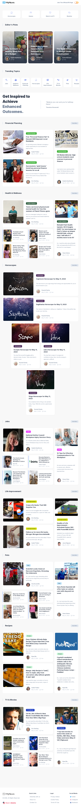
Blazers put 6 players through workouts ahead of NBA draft (45, 233)
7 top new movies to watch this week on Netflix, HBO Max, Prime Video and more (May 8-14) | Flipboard (66, 736)
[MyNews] (14, 2)
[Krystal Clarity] (39, 291)
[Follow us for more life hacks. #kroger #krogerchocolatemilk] (13, 537)
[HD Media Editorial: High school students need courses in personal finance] (66, 139)
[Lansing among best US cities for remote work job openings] (34, 477)
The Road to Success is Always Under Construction (66, 51)
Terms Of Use (55, 802)
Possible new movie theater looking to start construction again (19, 741)
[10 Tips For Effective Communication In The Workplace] (66, 437)
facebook (75, 802)
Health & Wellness (13, 193)
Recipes (8, 625)
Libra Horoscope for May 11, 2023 (54, 351)
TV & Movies (11, 700)
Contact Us (33, 802)
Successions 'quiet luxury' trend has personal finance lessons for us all (36, 168)
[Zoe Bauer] (33, 58)
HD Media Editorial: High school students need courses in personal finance (66, 158)
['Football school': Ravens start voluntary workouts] (8, 236)
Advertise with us (35, 796)
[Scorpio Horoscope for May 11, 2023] (25, 333)
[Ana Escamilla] (28, 585)
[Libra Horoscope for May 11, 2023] (55, 333)
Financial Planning (13, 123)
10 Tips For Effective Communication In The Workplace (65, 455)
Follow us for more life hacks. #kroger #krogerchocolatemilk (38, 533)
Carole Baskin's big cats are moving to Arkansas (45, 594)
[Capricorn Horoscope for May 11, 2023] (18, 283)
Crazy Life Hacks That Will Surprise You (36, 506)
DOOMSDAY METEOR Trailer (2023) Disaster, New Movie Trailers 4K (19, 757)
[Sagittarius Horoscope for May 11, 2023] (18, 309)
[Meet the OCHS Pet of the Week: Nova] (8, 597)
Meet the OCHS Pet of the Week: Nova (19, 594)
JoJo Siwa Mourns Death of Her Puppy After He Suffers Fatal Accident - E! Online (19, 609)
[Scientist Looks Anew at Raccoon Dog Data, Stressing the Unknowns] (13, 575)
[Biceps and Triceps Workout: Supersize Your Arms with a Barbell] (34, 251)
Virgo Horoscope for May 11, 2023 (40, 397)
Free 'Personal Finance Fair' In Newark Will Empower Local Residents (37, 139)
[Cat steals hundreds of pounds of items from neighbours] (34, 612)
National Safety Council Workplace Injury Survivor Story (38, 436)
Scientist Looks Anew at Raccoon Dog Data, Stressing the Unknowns (37, 571)
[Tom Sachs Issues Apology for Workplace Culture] (8, 462)
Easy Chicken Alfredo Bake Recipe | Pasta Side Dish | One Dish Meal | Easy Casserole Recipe (37, 642)
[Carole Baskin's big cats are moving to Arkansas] (34, 597)
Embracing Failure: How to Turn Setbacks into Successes (39, 50)
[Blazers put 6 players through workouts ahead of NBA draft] (34, 236)
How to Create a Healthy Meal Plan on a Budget (13, 51)
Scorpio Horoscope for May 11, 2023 (25, 351)
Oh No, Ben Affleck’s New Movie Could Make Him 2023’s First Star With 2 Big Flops (37, 716)
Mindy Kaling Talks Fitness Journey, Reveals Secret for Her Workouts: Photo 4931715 (19, 249)
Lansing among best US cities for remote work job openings (45, 475)
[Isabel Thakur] (28, 153)
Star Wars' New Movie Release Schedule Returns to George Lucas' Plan (45, 757)
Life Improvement (13, 491)
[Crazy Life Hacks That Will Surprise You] (13, 511)
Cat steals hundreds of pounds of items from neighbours (45, 609)
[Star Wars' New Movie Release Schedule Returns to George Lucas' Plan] (34, 760)
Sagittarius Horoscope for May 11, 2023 (51, 304)
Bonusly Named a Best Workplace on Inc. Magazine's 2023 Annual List (45, 459)
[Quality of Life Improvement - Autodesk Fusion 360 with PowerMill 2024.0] (66, 507)
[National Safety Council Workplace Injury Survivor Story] (13, 441)
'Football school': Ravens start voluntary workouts (19, 233)
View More (74, 123)
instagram (75, 799)
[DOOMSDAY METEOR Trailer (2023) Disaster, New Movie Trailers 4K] (8, 760)
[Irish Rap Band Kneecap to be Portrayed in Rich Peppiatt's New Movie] (34, 743)
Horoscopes (10, 265)
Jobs (7, 421)
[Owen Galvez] (59, 254)
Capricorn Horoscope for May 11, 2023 (51, 279)
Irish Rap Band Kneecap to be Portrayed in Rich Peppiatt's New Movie (44, 741)
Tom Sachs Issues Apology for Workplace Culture (19, 459)
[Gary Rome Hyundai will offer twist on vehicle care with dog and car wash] (66, 571)
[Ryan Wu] (28, 657)
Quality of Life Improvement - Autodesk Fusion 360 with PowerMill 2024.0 (65, 526)
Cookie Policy (55, 799)
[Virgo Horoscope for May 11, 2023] (40, 379)
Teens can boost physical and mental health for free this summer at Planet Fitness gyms (38, 209)
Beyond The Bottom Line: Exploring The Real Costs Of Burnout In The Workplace (19, 475)
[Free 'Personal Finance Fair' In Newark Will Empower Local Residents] (13, 143)
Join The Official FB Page (65, 2)
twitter (74, 796)
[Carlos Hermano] (59, 58)
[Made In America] (9, 803)
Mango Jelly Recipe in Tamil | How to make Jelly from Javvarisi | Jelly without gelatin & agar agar (38, 674)
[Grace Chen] (59, 480)
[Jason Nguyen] (59, 544)
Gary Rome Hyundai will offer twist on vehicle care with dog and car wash (66, 590)
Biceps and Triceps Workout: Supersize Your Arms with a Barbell (45, 249)
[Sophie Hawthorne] (8, 58)
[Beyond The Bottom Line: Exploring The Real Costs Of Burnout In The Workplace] (8, 477)
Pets (7, 555)
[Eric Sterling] (28, 182)
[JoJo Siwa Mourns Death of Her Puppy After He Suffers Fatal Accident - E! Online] (8, 612)
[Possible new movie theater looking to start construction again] (8, 743)
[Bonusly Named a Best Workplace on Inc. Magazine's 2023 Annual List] (34, 462)
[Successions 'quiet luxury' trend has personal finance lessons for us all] (13, 172)
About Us (33, 799)
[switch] (76, 2)
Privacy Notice (55, 796)
